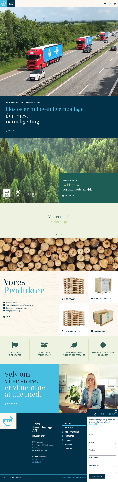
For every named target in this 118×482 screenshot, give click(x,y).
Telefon (92, 450)
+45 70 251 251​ (107, 414)
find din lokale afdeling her (100, 422)
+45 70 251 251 (38, 459)
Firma (91, 442)
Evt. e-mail (93, 458)
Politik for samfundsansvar (81, 477)
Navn (91, 435)
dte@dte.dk (36, 462)
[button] (105, 3)
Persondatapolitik (67, 477)
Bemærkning (94, 465)
